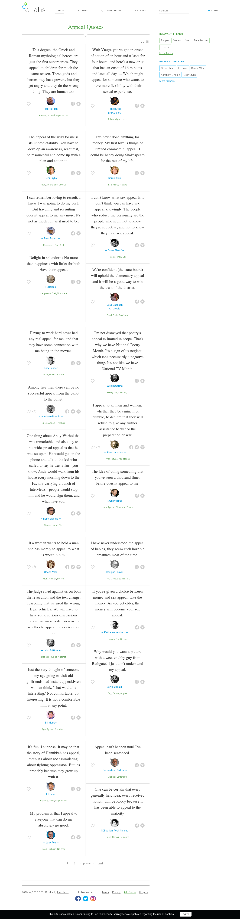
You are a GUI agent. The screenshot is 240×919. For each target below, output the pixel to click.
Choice (123, 639)
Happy (123, 184)
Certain (115, 837)
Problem (52, 849)
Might (118, 119)
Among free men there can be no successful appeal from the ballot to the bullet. (53, 393)
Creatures (116, 578)
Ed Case (182, 68)
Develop (62, 184)
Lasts (124, 119)
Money (116, 184)
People (112, 257)
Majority (125, 837)
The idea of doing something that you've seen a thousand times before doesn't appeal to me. (117, 477)
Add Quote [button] (130, 892)
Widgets (143, 892)
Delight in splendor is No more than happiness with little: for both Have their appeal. (53, 263)
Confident (123, 315)
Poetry (110, 392)
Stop (61, 525)
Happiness (45, 293)
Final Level (63, 892)
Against (62, 657)
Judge (54, 657)
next (100, 863)
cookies (69, 914)
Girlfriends (60, 729)
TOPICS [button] (59, 10)
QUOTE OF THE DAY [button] (111, 10)
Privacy (116, 892)
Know (119, 257)
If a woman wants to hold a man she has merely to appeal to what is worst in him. (53, 548)
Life (110, 184)
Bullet (44, 423)
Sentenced (122, 776)
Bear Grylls (190, 74)
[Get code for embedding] (34, 411)
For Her (60, 578)
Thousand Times (124, 507)
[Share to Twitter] (78, 104)
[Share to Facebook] (73, 104)
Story (52, 800)
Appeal (51, 115)
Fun (57, 245)
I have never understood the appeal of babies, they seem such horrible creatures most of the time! (118, 548)
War (108, 459)
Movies (52, 374)
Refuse (114, 459)
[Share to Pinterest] (78, 411)
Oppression (61, 800)
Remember (48, 245)
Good (109, 315)
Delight (55, 293)
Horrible (126, 578)
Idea (104, 507)
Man (45, 578)
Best (62, 245)
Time (107, 578)
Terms (105, 892)
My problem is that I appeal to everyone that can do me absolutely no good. (53, 819)
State (115, 315)
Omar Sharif (167, 68)
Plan (43, 184)
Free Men (61, 423)
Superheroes (62, 115)
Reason (43, 115)
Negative (118, 392)
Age (44, 729)
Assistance (124, 459)
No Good (61, 849)
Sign (126, 392)
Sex (124, 257)
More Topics (166, 53)
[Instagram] (93, 898)
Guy (109, 693)
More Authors (167, 81)
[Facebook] (78, 898)
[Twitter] (85, 898)
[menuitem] (142, 42)
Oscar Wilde (198, 68)
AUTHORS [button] (82, 10)
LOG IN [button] (214, 10)
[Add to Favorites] (29, 104)
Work (45, 374)
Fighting (44, 800)
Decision (45, 657)
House (55, 525)
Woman (52, 578)
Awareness (52, 184)
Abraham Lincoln (170, 74)
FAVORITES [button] (140, 10)
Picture (115, 693)
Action (111, 119)
